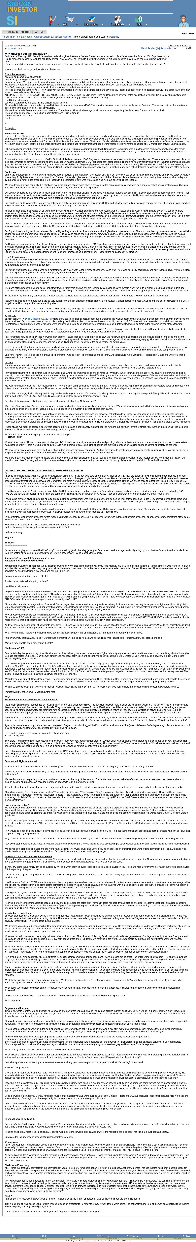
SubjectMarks (103, 1236)
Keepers (161, 1236)
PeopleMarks (132, 1236)
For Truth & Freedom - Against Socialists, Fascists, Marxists (41, 37)
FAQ (156, 1239)
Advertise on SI (179, 1239)
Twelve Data (100, 1241)
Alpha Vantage (109, 1241)
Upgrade (113, 37)
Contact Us (43, 1239)
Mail (44, 1236)
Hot (73, 1236)
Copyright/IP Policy (76, 1239)
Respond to (166, 48)
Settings (186, 1236)
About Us (138, 1239)
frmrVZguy (13, 45)
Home (14, 1236)
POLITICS (26, 32)
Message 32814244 (41, 319)
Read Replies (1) (150, 48)
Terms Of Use (15, 1239)
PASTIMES (39, 32)
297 (33, 45)
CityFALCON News (124, 1241)
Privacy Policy (111, 1239)
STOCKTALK (11, 32)
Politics (5, 37)
